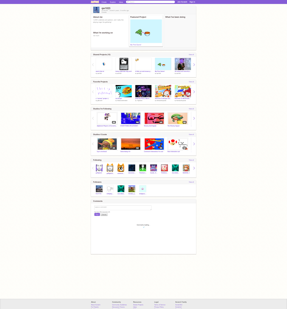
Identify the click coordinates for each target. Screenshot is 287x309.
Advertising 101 (125, 151)
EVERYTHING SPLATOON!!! (129, 126)
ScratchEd (178, 305)
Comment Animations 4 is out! (153, 151)
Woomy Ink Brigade (150, 126)
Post (97, 214)
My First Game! (135, 45)
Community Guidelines (119, 305)
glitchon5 (99, 100)
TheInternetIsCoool (143, 173)
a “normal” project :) (102, 98)
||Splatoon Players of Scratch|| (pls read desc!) (107, 126)
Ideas (121, 2)
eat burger (118, 98)
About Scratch (95, 305)
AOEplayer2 (110, 194)
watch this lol (100, 71)
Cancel (104, 214)
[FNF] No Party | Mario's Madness (143, 98)
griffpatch (99, 173)
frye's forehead (102, 151)
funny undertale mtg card (123, 71)
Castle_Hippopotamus (154, 173)
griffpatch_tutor (110, 173)
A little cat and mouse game (143, 71)
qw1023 (99, 73)
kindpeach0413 (143, 194)
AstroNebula (175, 173)
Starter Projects (138, 305)
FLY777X (98, 194)
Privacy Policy (159, 307)
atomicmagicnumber (121, 173)
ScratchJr (178, 307)
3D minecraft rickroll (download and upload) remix (183, 71)
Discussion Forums (118, 307)
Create (104, 2)
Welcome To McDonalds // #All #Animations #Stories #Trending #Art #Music (183, 98)
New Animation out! (173, 151)
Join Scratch (182, 2)
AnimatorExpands (161, 100)
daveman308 (132, 173)
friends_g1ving (132, 194)
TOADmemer (165, 173)
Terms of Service (159, 305)
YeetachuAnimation (122, 100)
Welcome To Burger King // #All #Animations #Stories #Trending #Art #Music (163, 98)
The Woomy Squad (173, 126)
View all (191, 54)
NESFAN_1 (186, 173)
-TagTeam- (140, 100)
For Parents (95, 307)
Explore (113, 2)
